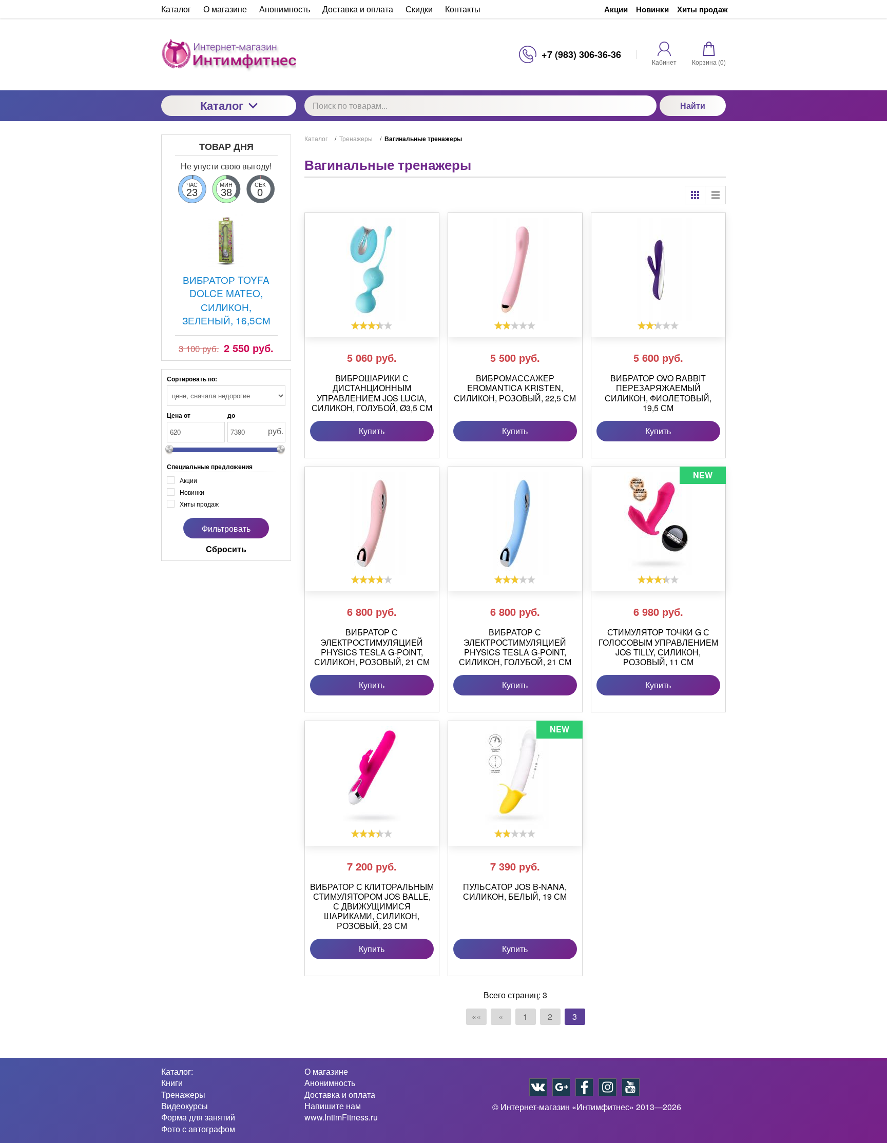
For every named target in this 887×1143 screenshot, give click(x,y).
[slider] (371, 325)
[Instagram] (607, 1087)
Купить (371, 431)
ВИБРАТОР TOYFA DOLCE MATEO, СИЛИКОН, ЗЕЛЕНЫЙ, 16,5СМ (226, 300)
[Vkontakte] (538, 1087)
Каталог (221, 105)
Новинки (652, 9)
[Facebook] (584, 1087)
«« (476, 1016)
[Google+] (561, 1087)
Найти (692, 105)
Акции (616, 9)
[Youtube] (631, 1087)
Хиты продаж (702, 9)
